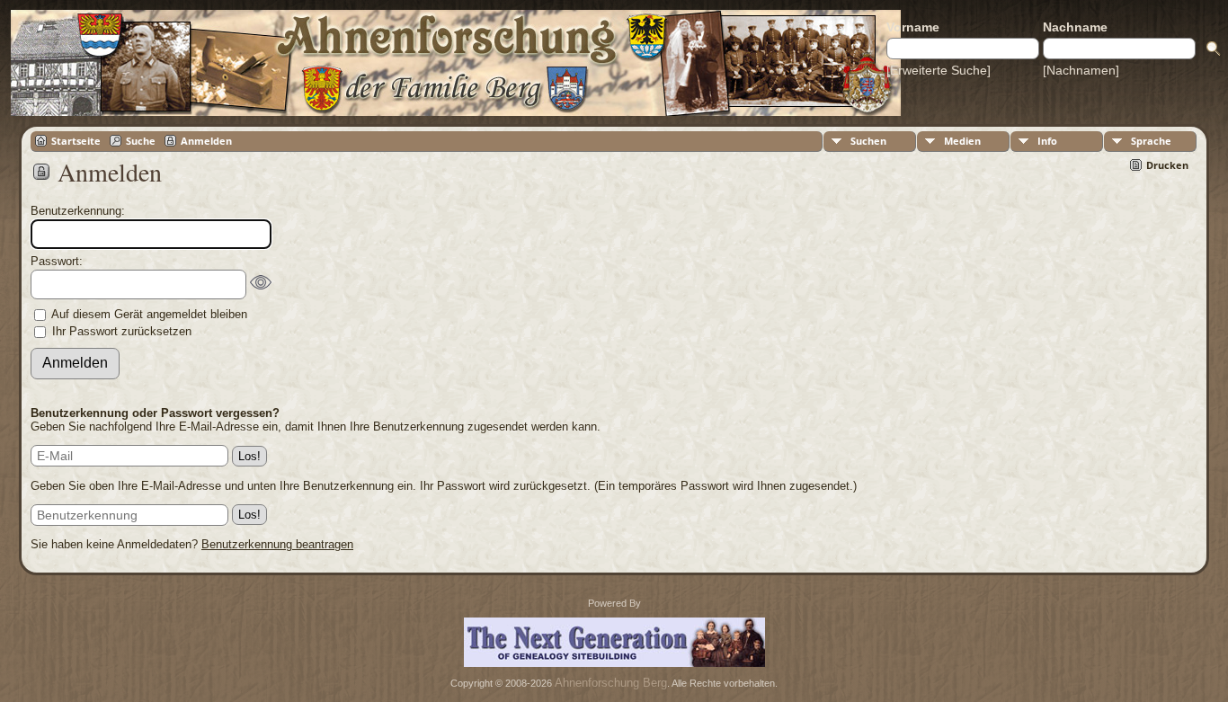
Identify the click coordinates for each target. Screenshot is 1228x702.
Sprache (1151, 140)
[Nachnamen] (1081, 70)
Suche (141, 140)
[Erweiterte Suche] (938, 70)
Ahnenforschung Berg (611, 682)
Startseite (76, 140)
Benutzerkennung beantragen (277, 544)
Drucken (1167, 165)
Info (1047, 140)
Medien (962, 140)
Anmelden (206, 140)
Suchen (868, 140)
